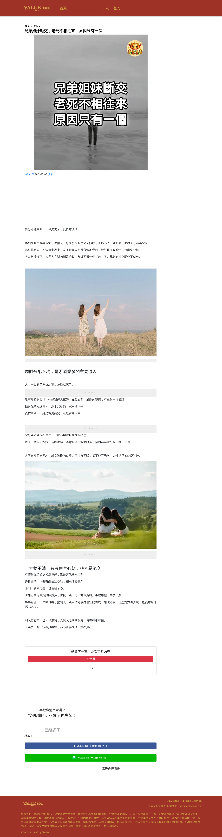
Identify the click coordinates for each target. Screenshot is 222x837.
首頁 (63, 8)
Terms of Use (153, 806)
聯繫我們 (172, 806)
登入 (116, 8)
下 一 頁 (90, 658)
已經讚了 (52, 730)
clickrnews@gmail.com (190, 806)
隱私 (163, 806)
